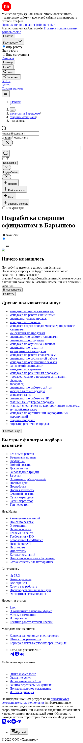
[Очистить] (7, 142)
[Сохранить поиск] (6, 153)
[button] (6, 81)
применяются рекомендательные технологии (35, 700)
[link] (8, 71)
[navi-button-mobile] (6, 93)
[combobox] (20, 133)
